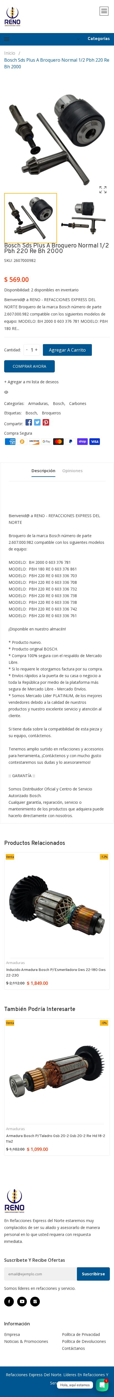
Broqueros (51, 412)
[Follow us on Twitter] (37, 422)
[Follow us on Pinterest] (46, 422)
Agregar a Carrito (67, 350)
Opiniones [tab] (72, 470)
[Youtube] (22, 1301)
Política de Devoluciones (84, 1341)
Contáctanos (73, 1348)
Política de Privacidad (81, 1334)
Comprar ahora (29, 366)
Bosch (58, 403)
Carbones (77, 403)
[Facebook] (9, 1301)
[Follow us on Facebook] (28, 422)
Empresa (12, 1334)
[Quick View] (6, 392)
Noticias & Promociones (26, 1341)
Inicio (9, 53)
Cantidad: (12, 349)
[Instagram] (35, 1301)
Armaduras (38, 403)
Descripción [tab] (43, 470)
